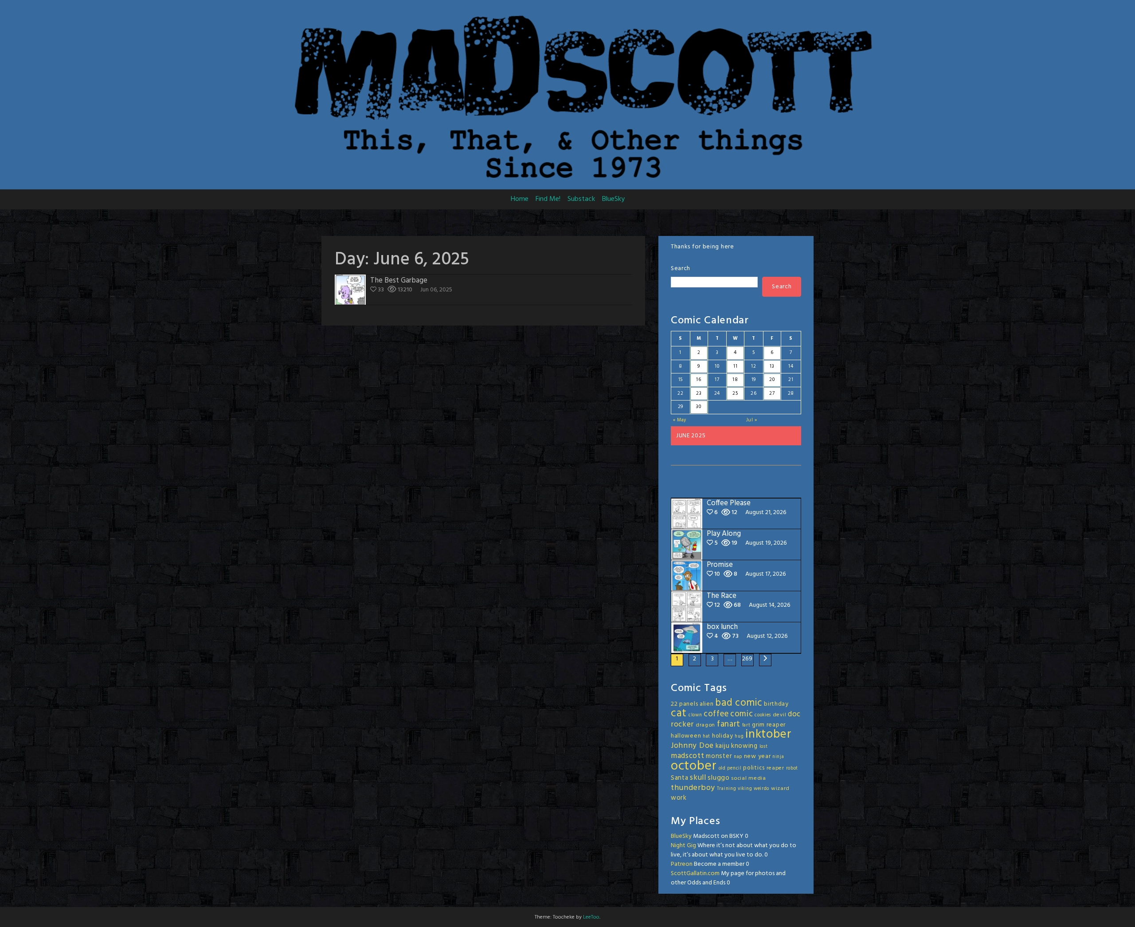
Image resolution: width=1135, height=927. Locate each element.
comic (741, 714)
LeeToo (591, 917)
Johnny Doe (692, 746)
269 (747, 659)
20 (772, 380)
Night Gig (683, 846)
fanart (728, 724)
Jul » (752, 420)
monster (719, 756)
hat (706, 736)
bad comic (738, 703)
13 (772, 366)
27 (772, 393)
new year (757, 756)
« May (680, 420)
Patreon (682, 864)
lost (763, 746)
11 (735, 366)
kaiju (723, 746)
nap (738, 757)
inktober (768, 734)
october (694, 766)
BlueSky (613, 199)
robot (792, 768)
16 (698, 380)
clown (695, 715)
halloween (686, 736)
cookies (763, 715)
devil (780, 715)
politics (754, 768)
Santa (680, 778)
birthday (776, 704)
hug (739, 736)
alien (707, 704)
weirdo (761, 789)
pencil (734, 768)
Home (519, 199)
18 (735, 380)
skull (698, 778)
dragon (705, 725)
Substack (581, 199)
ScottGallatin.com (695, 873)
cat (679, 713)
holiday (722, 736)
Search (680, 268)
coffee (716, 714)
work (679, 798)
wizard (780, 788)
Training (726, 789)
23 (698, 393)
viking (745, 789)
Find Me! (548, 199)
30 (698, 407)
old (722, 768)
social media (748, 778)
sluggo (718, 778)
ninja (778, 757)
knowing (744, 746)
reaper (775, 768)
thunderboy (693, 788)
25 (735, 393)
